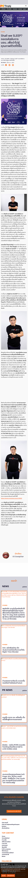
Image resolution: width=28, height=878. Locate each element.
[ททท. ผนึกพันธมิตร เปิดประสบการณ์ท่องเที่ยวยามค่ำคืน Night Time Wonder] (14, 634)
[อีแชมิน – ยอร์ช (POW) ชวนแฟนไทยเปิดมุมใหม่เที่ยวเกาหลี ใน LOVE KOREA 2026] (14, 733)
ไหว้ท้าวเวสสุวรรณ (6, 849)
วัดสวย (3, 836)
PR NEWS (3, 32)
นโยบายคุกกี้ (5, 823)
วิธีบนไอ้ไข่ (4, 847)
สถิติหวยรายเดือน (6, 842)
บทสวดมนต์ (5, 845)
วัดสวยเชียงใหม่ (5, 838)
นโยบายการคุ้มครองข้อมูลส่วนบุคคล (10, 824)
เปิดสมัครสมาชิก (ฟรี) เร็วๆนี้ (14, 811)
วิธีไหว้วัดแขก (5, 851)
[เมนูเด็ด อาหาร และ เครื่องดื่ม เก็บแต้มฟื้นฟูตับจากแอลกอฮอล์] (14, 703)
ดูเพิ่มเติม (24, 587)
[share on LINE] (13, 65)
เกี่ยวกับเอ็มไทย (5, 828)
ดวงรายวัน (4, 843)
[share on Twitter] (9, 65)
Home (2, 58)
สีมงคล (3, 856)
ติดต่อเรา (4, 826)
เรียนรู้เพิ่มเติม (10, 875)
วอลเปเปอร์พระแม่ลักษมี (7, 853)
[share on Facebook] (6, 65)
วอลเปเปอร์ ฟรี (5, 854)
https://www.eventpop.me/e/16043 (11, 498)
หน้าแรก (3, 9)
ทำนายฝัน (9, 9)
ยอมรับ (3, 875)
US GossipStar (18, 556)
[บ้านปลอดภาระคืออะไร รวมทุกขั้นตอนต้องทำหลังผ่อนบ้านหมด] (14, 667)
